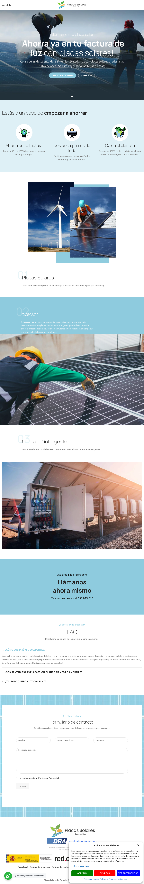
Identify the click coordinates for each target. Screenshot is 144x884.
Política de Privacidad (108, 879)
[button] (138, 845)
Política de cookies (91, 879)
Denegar (105, 873)
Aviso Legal (122, 879)
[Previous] (3, 55)
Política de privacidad (40, 867)
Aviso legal (23, 867)
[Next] (141, 55)
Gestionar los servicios (80, 866)
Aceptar (82, 873)
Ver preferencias (128, 873)
